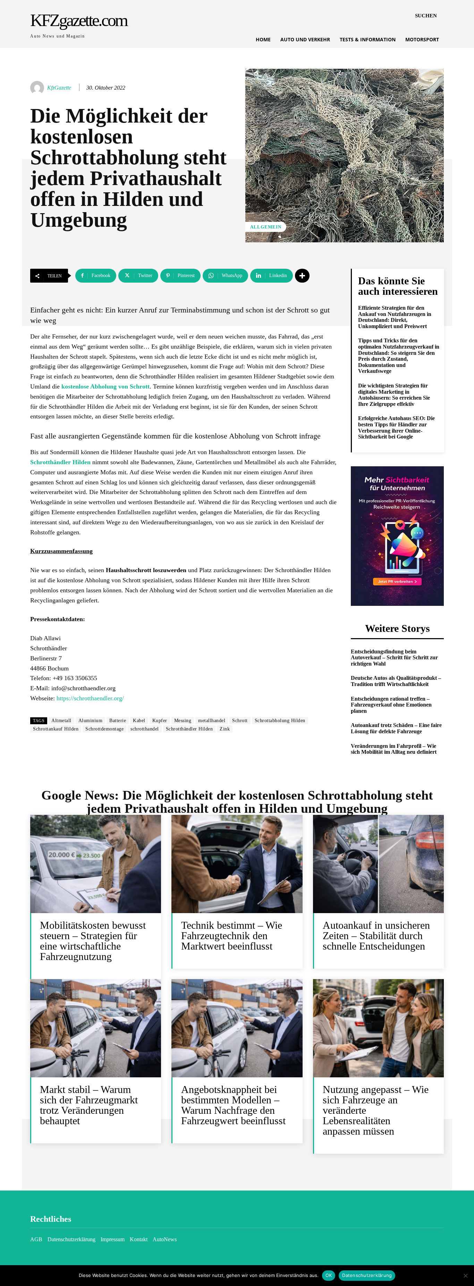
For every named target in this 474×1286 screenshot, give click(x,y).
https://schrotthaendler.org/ (90, 698)
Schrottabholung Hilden (280, 720)
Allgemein (265, 226)
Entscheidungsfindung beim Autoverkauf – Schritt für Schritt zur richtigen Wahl (394, 658)
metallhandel (211, 720)
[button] (426, 15)
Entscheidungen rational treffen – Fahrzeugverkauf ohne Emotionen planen (391, 705)
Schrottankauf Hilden (55, 729)
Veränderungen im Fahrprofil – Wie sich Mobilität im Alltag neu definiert (394, 749)
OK (328, 1275)
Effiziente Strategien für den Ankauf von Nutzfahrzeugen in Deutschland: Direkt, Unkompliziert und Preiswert (394, 317)
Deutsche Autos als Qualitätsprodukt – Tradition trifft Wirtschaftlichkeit (396, 681)
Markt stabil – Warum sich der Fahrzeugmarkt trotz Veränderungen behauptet (89, 1105)
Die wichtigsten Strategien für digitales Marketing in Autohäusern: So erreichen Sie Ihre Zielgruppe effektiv (394, 395)
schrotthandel (144, 729)
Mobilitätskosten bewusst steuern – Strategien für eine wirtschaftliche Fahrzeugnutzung (93, 940)
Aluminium (90, 720)
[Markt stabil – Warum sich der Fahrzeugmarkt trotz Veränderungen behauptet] (95, 1028)
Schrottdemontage (104, 729)
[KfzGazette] (38, 88)
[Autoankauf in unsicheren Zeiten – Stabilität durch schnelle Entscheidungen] (378, 864)
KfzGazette (59, 88)
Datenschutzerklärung (367, 1275)
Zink (225, 729)
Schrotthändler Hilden (189, 729)
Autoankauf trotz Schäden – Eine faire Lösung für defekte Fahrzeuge (396, 728)
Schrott (240, 720)
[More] (302, 276)
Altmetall (61, 720)
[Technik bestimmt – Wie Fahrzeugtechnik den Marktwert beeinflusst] (236, 864)
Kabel (139, 720)
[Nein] (465, 1275)
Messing (183, 720)
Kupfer (159, 720)
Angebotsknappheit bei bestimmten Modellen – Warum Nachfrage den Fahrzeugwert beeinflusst (233, 1105)
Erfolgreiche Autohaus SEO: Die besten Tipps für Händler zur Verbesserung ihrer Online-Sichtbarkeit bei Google (396, 427)
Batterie (117, 720)
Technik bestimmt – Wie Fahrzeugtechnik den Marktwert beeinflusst (231, 935)
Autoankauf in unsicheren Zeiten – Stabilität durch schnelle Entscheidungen (376, 935)
